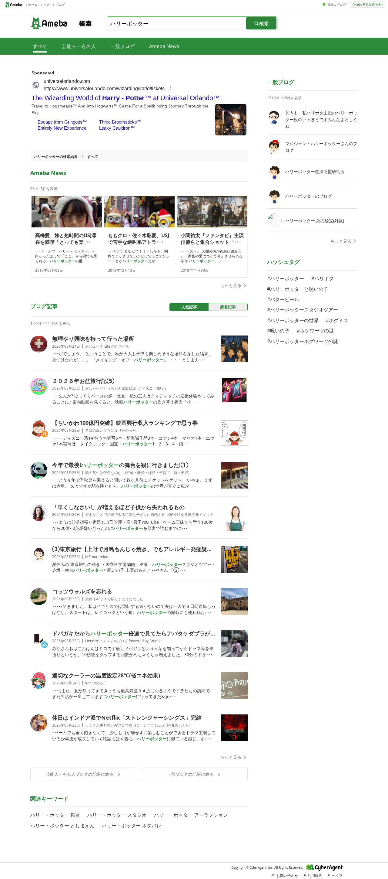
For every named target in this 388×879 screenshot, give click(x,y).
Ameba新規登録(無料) (368, 4)
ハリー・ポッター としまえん (62, 825)
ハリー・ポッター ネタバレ (131, 825)
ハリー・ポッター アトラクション (191, 815)
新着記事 (228, 307)
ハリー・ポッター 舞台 (55, 815)
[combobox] (177, 23)
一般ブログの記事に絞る (190, 774)
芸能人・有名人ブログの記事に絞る (80, 774)
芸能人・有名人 (79, 46)
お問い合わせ (287, 875)
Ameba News (164, 46)
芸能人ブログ (336, 4)
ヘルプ (337, 875)
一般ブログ (122, 46)
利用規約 (315, 875)
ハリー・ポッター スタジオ (117, 815)
